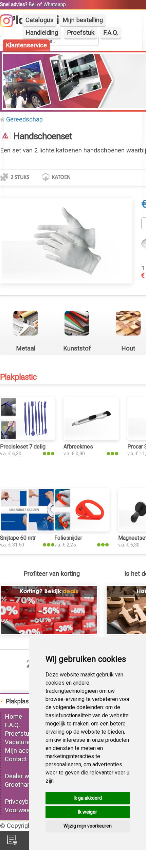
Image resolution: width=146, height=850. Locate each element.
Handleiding (41, 32)
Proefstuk (80, 32)
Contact (16, 759)
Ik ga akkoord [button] (88, 798)
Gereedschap (24, 119)
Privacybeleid (23, 801)
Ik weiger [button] (87, 812)
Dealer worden (25, 776)
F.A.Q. (110, 32)
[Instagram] (10, 25)
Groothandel (22, 784)
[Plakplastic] (5, 136)
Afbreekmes (78, 446)
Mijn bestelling (82, 20)
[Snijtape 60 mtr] (27, 529)
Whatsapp (54, 4)
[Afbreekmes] (91, 438)
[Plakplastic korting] (49, 633)
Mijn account (23, 750)
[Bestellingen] (12, 843)
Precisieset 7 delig (22, 446)
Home (13, 716)
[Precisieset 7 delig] (27, 438)
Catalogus (39, 20)
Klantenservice (26, 45)
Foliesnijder (68, 538)
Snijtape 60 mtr (18, 538)
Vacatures (19, 742)
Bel (32, 4)
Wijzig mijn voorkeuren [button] (87, 826)
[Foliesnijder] (82, 529)
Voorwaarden (23, 810)
